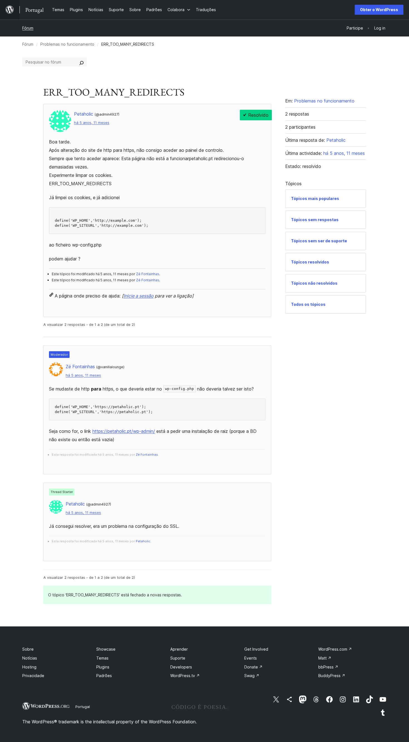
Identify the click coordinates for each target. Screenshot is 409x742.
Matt (324, 658)
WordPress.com (335, 649)
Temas (102, 658)
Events (250, 658)
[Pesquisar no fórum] (81, 62)
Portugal (82, 706)
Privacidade (33, 675)
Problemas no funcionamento (67, 44)
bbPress (328, 667)
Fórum (27, 28)
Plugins (102, 667)
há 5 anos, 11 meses (91, 123)
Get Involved (256, 649)
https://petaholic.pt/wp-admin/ (123, 431)
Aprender (179, 649)
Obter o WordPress (379, 9)
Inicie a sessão (139, 296)
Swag (251, 675)
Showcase (105, 649)
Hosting (29, 667)
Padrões (104, 675)
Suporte (177, 658)
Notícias (29, 658)
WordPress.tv (185, 675)
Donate (253, 667)
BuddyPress (331, 675)
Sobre (28, 649)
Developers (181, 667)
